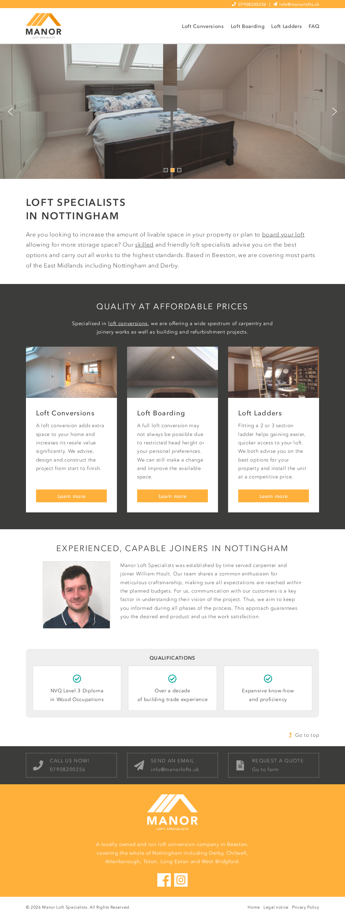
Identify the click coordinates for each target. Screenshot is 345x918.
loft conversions (128, 323)
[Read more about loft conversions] (71, 372)
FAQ (314, 26)
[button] (10, 111)
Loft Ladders (286, 26)
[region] (172, 111)
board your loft (283, 234)
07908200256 (251, 4)
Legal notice (276, 907)
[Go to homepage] (172, 812)
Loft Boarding (248, 26)
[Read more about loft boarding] (172, 372)
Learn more (72, 496)
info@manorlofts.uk (298, 4)
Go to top (306, 735)
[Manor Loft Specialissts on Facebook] (164, 880)
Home (254, 907)
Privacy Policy (305, 907)
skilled (144, 244)
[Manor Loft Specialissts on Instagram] (181, 880)
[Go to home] (44, 25)
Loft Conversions (203, 26)
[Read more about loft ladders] (273, 372)
